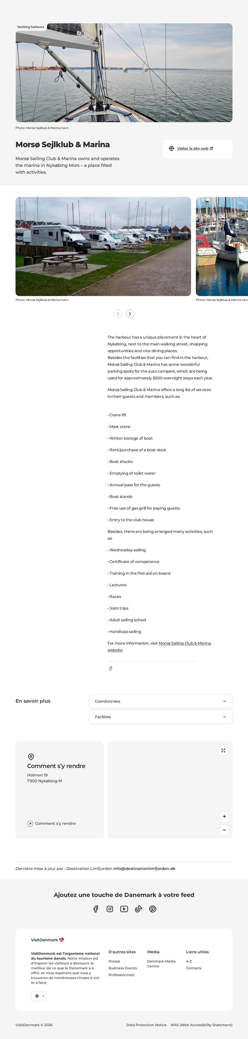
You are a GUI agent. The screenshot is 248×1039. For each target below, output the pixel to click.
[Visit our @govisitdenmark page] (138, 909)
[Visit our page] (110, 909)
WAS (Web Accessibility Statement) (201, 1025)
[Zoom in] (224, 816)
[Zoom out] (224, 830)
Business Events (122, 968)
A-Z (189, 961)
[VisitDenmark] (47, 939)
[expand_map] (223, 750)
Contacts (194, 968)
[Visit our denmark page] (95, 909)
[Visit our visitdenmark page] (124, 909)
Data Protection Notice (146, 1025)
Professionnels (121, 975)
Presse (114, 961)
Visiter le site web (193, 148)
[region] (170, 789)
